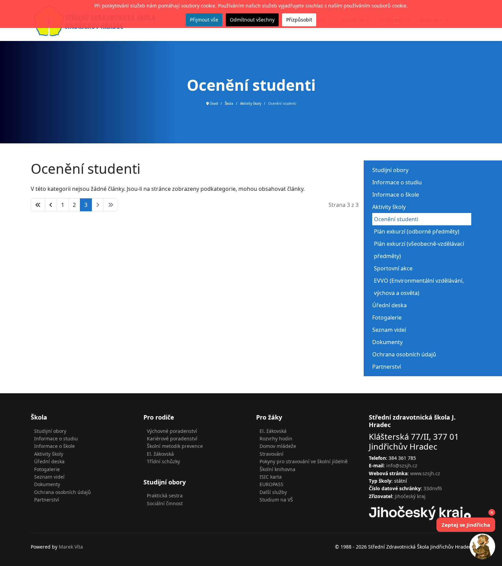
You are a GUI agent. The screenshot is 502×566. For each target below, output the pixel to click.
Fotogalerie (387, 317)
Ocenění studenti (396, 219)
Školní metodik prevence (175, 446)
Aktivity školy (389, 207)
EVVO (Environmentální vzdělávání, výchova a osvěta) (419, 287)
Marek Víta (71, 546)
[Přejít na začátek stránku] (38, 204)
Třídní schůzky (163, 461)
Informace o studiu (397, 182)
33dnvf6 (432, 488)
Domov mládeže (278, 446)
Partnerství (386, 366)
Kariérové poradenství (172, 438)
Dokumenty (387, 342)
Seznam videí (389, 330)
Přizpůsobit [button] (299, 19)
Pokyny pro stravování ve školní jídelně (304, 461)
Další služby (273, 492)
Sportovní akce (393, 268)
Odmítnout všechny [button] (252, 19)
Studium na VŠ (276, 499)
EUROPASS (271, 484)
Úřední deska (389, 305)
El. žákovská (160, 454)
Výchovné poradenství (172, 431)
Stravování (271, 454)
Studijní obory (390, 170)
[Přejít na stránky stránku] (51, 204)
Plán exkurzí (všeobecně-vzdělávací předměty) (419, 250)
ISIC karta (271, 476)
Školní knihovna (277, 469)
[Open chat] (482, 546)
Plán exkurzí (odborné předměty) (416, 231)
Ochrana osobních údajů (404, 354)
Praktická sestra (165, 495)
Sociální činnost (165, 503)
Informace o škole (395, 194)
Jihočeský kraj (410, 496)
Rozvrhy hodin (276, 438)
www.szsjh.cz (425, 473)
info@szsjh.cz (401, 465)
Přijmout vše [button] (204, 19)
